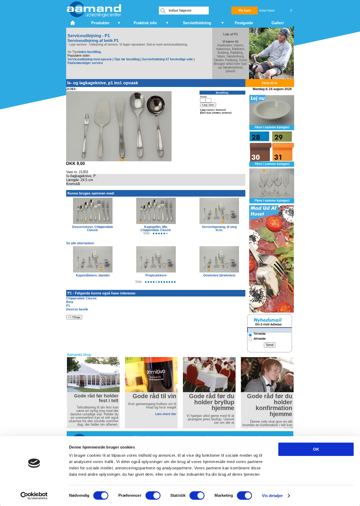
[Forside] (73, 22)
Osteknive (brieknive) (219, 275)
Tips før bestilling (127, 59)
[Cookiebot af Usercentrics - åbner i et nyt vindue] (34, 496)
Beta (69, 302)
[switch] (152, 495)
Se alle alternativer (80, 243)
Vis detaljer (272, 495)
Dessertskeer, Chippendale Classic (92, 228)
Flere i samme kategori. (272, 127)
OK (316, 449)
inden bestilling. (89, 52)
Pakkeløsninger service (85, 63)
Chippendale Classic (81, 298)
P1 (68, 306)
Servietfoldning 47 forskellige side (167, 59)
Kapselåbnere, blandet (93, 275)
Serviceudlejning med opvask (89, 59)
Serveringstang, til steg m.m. (219, 228)
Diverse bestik (77, 309)
